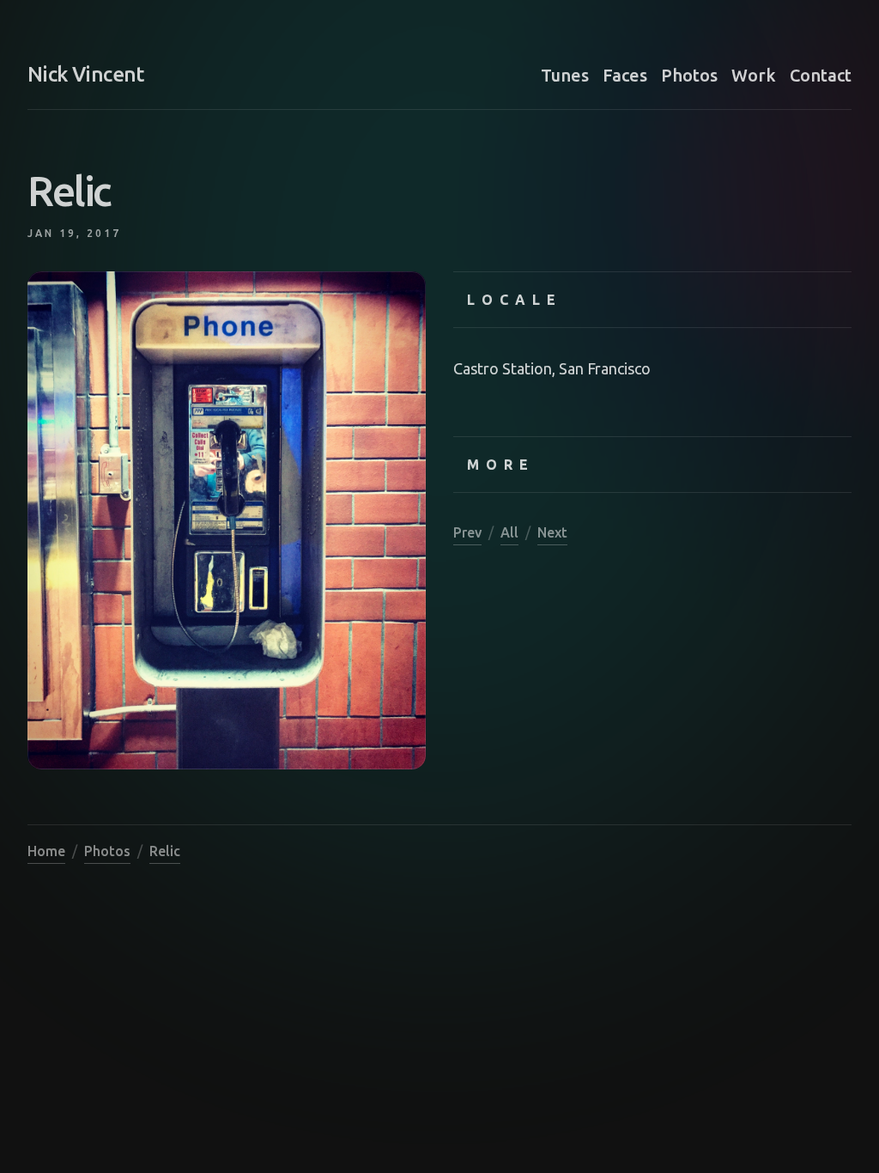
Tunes (565, 75)
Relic (164, 851)
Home (46, 851)
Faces (625, 75)
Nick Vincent (85, 74)
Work (753, 75)
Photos (689, 75)
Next (552, 532)
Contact (821, 75)
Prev (467, 532)
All (509, 532)
